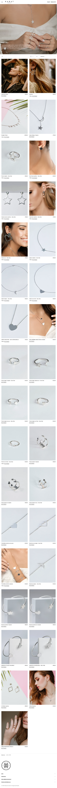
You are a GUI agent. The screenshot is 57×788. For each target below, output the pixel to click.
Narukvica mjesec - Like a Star (35, 583)
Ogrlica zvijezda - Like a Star (34, 257)
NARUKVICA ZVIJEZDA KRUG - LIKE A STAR (37, 665)
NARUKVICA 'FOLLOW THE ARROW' (7, 665)
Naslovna (3, 755)
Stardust (31, 94)
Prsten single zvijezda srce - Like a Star (36, 380)
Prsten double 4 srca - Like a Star (35, 502)
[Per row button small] (33, 56)
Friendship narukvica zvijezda (7, 583)
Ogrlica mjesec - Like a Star (6, 298)
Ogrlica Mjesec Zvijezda (33, 135)
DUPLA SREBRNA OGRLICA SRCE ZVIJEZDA (37, 339)
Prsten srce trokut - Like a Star (7, 461)
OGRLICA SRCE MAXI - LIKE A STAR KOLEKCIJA (10, 339)
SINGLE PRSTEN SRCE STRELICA (7, 746)
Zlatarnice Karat (8, 785)
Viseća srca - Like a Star (6, 257)
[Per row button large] (31, 56)
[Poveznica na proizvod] (14, 78)
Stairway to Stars (4, 94)
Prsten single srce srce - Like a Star (8, 421)
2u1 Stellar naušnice (5, 706)
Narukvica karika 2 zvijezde (6, 624)
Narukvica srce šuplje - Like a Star (35, 543)
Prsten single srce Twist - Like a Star (36, 421)
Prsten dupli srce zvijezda (6, 502)
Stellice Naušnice (32, 706)
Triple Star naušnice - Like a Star (35, 217)
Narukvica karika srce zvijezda (35, 624)
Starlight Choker (4, 135)
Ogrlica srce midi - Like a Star (35, 298)
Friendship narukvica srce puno (7, 543)
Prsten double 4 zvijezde (34, 461)
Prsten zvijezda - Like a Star (6, 176)
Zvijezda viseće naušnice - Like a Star (8, 217)
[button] (2, 2)
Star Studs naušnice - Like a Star (35, 176)
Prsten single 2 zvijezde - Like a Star (8, 380)
